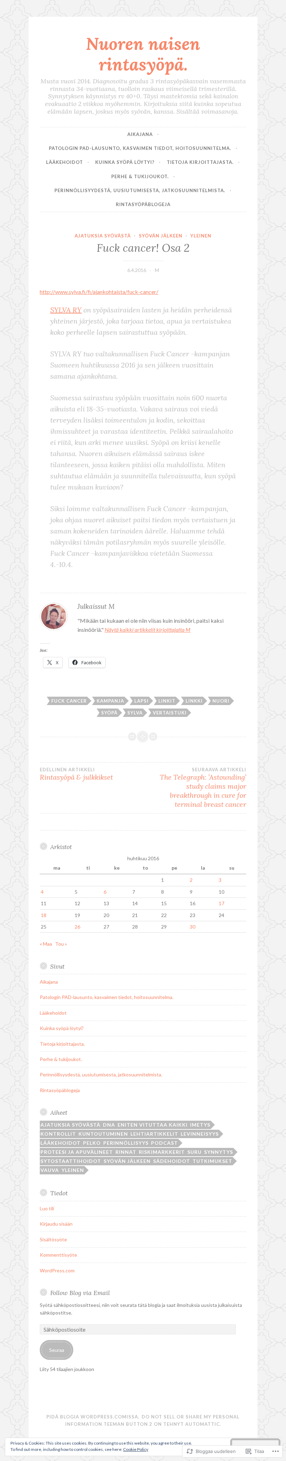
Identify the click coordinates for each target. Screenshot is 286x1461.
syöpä (109, 713)
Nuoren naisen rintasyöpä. (143, 54)
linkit (166, 701)
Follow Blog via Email (80, 1293)
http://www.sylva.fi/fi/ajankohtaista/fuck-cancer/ (99, 291)
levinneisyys (200, 1134)
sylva (135, 713)
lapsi (141, 701)
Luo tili (47, 1208)
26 (77, 927)
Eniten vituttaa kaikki (153, 1125)
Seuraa (56, 1350)
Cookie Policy (135, 1449)
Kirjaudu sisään (56, 1224)
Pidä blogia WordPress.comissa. (93, 1417)
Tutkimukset (212, 1161)
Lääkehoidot (64, 162)
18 (43, 915)
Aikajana (140, 134)
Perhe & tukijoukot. (140, 176)
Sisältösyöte (53, 1239)
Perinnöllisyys (126, 1143)
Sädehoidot (171, 1161)
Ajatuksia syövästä (103, 236)
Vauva (49, 1170)
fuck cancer (69, 701)
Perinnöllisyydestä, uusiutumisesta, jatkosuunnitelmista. (139, 190)
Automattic (202, 1424)
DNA (109, 1125)
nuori (220, 701)
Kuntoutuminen (103, 1134)
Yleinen (200, 236)
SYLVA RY (66, 309)
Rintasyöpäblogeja (143, 204)
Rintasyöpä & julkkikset (76, 774)
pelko (92, 1143)
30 (192, 927)
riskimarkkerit (162, 1152)
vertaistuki (170, 713)
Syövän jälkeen (160, 236)
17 (221, 903)
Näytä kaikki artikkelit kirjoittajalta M (147, 629)
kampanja (110, 701)
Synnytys (218, 1152)
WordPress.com (57, 1270)
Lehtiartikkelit (154, 1134)
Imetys (200, 1125)
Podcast (164, 1143)
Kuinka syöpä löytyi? (125, 162)
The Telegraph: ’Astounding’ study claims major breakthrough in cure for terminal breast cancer (203, 788)
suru (194, 1152)
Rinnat (125, 1152)
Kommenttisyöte (58, 1255)
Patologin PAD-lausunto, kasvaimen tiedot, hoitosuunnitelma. (140, 148)
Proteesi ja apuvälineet (76, 1152)
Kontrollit (58, 1134)
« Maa (46, 944)
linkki (194, 701)
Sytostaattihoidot (70, 1161)
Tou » (61, 944)
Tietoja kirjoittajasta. (200, 162)
